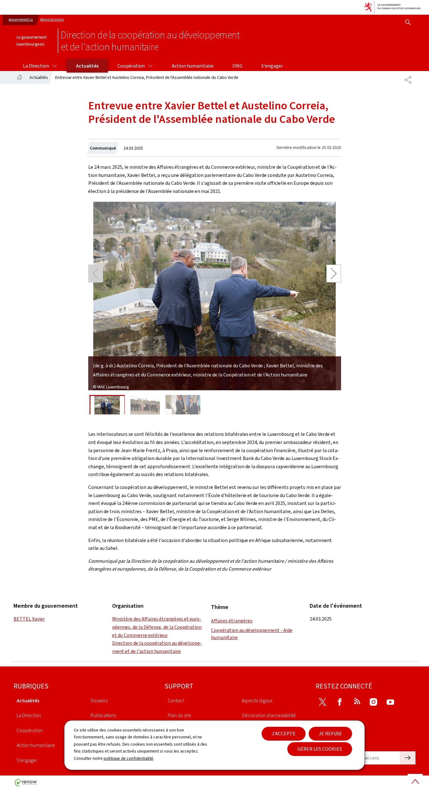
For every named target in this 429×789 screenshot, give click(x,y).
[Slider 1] (107, 405)
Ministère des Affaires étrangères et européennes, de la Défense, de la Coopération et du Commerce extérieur (157, 627)
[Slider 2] (145, 405)
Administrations (52, 19)
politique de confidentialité (128, 758)
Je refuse (330, 733)
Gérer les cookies (319, 749)
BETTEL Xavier (29, 619)
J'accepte (284, 733)
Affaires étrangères (232, 620)
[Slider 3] (183, 405)
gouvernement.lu (21, 19)
